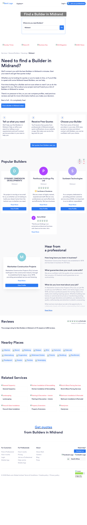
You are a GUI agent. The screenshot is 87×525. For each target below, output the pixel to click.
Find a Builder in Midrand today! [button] (13, 106)
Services (4, 53)
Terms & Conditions (31, 475)
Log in (63, 3)
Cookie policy (43, 475)
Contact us (80, 451)
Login (3, 457)
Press (38, 460)
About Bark (40, 452)
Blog (37, 457)
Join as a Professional (25, 457)
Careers (38, 455)
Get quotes (43, 427)
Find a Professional (7, 452)
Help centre (22, 460)
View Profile (14, 209)
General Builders (14, 53)
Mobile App (5, 460)
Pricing (20, 455)
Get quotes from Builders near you (43, 145)
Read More (48, 310)
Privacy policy (54, 475)
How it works (5, 455)
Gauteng (24, 53)
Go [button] (62, 27)
